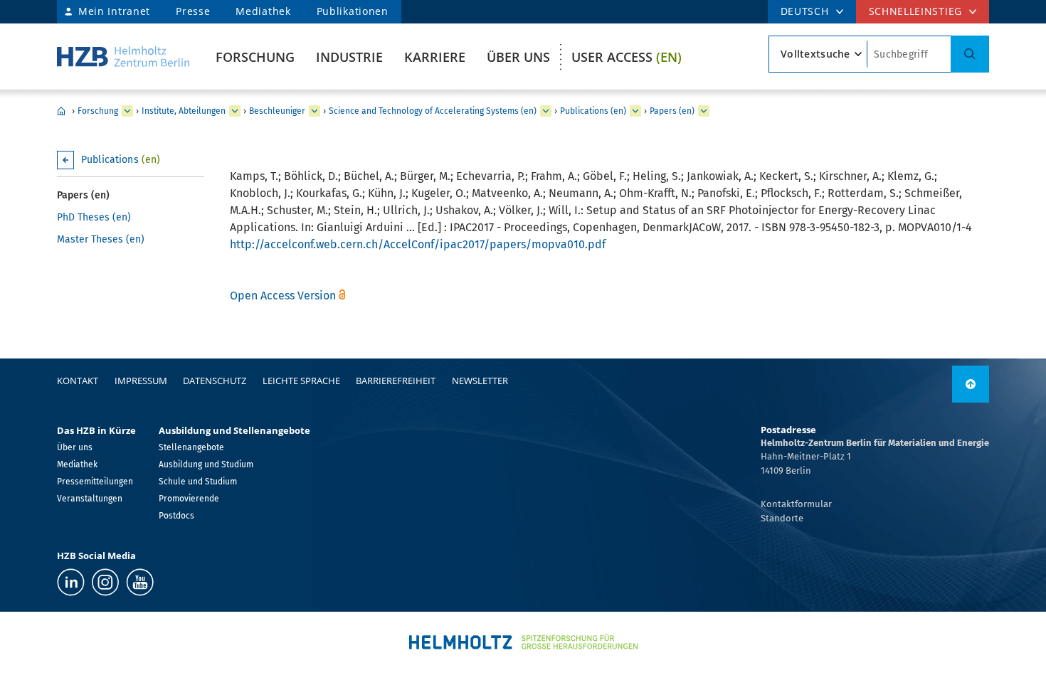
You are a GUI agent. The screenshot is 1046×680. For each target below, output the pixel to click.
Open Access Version (283, 295)
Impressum (141, 380)
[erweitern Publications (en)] (635, 111)
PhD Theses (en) (94, 217)
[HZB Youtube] (140, 582)
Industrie (349, 56)
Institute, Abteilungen (184, 111)
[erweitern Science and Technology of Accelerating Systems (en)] (545, 111)
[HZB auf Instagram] (105, 582)
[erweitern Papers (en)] (703, 111)
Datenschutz (214, 380)
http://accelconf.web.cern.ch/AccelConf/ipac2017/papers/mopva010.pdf (418, 244)
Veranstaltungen (89, 499)
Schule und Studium (198, 482)
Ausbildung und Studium (206, 464)
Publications (120, 160)
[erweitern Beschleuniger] (314, 111)
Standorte (782, 518)
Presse (193, 11)
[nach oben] (970, 384)
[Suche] (970, 54)
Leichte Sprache (301, 380)
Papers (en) (672, 111)
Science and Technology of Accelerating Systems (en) (433, 111)
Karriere (434, 56)
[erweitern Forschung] (127, 111)
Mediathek (263, 11)
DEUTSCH (805, 11)
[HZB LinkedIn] (71, 582)
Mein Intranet (114, 11)
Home (61, 111)
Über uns (518, 56)
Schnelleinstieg (916, 11)
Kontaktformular (796, 504)
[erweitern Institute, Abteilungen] (235, 111)
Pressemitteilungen (95, 482)
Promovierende (189, 499)
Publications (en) (593, 111)
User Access (626, 56)
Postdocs (176, 516)
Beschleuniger (277, 111)
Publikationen (353, 11)
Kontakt (77, 380)
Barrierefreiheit (395, 380)
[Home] (123, 56)
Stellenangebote (191, 447)
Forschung (255, 56)
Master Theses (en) (100, 239)
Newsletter (480, 380)
